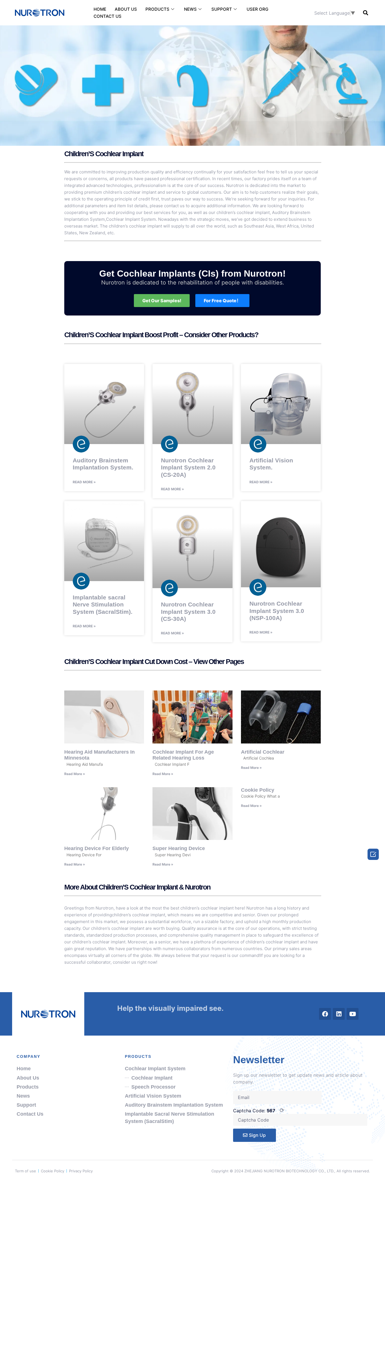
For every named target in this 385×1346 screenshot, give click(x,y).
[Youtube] (353, 1014)
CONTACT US (107, 16)
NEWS (190, 9)
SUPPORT (221, 9)
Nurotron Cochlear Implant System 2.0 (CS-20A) (188, 467)
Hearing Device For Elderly (96, 848)
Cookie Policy (257, 790)
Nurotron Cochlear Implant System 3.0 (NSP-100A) (276, 610)
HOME (100, 9)
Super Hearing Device (178, 848)
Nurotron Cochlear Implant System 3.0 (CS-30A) (188, 611)
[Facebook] (325, 1014)
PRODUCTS (157, 9)
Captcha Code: (258, 1110)
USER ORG (257, 9)
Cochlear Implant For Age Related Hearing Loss (183, 755)
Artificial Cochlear (262, 752)
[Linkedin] (339, 1014)
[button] (365, 12)
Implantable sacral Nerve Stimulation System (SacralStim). (102, 604)
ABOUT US (126, 9)
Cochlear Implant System (131, 219)
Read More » (84, 482)
